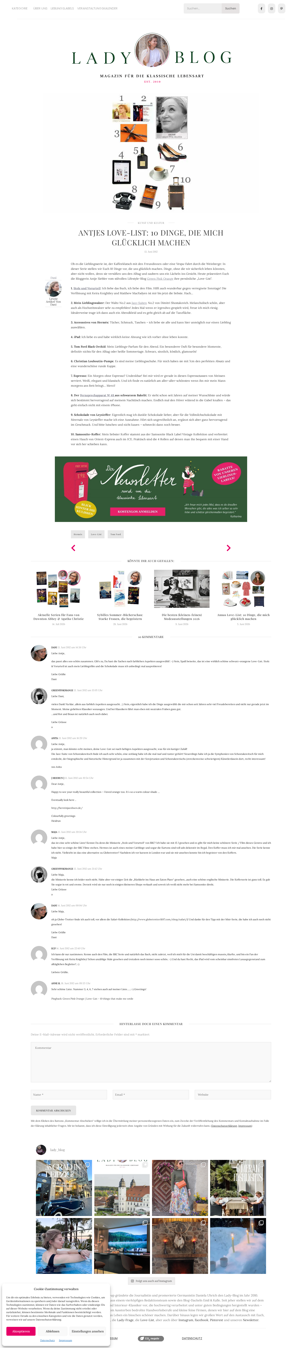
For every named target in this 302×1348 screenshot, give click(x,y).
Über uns (40, 8)
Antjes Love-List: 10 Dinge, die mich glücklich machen (151, 237)
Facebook (201, 1320)
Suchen (230, 8)
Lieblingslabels (62, 8)
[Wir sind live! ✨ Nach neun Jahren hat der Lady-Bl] (122, 1188)
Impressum (65, 1340)
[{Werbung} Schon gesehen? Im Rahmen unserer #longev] (122, 1246)
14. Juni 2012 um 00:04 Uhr (72, 905)
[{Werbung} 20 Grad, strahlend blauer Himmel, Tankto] (64, 1246)
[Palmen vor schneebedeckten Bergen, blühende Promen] (238, 1188)
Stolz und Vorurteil (87, 288)
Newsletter (250, 1320)
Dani (53, 278)
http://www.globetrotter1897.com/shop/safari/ (159, 919)
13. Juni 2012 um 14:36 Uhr (72, 647)
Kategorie (20, 8)
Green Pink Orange (160, 278)
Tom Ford (116, 534)
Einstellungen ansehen (88, 1331)
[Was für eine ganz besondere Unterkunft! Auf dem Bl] (180, 1188)
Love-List (96, 534)
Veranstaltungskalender (97, 8)
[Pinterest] (281, 8)
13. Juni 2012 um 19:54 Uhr (79, 777)
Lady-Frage (125, 1320)
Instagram (186, 1320)
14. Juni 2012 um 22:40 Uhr (70, 948)
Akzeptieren (21, 1331)
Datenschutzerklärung (224, 1125)
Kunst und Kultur (151, 222)
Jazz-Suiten (139, 303)
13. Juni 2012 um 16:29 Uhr (73, 738)
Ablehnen (52, 1331)
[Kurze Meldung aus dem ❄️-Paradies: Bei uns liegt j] (238, 1246)
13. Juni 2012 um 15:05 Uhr (88, 690)
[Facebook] (261, 8)
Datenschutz (47, 1340)
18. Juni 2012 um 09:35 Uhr (75, 983)
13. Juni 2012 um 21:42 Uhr (88, 868)
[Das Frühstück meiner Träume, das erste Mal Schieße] (180, 1246)
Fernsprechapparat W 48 (97, 395)
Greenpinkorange (62, 690)
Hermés (78, 534)
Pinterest (216, 1320)
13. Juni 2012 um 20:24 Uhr (72, 831)
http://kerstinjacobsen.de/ (67, 807)
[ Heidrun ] (57, 777)
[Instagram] (271, 8)
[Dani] (53, 288)
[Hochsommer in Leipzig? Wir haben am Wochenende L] (64, 1188)
